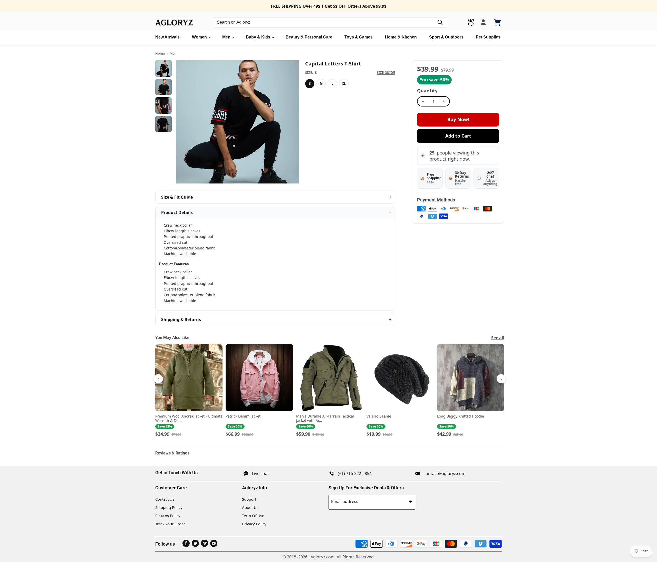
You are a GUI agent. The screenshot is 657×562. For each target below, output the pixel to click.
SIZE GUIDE (386, 72)
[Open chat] (471, 22)
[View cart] (497, 22)
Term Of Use (253, 515)
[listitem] (189, 390)
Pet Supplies (488, 37)
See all (497, 338)
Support (249, 499)
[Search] (440, 22)
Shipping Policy (168, 507)
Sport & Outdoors (446, 37)
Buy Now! (458, 119)
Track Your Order (170, 523)
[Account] (483, 22)
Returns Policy (167, 515)
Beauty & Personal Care (309, 37)
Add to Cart (458, 136)
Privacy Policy (254, 523)
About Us (250, 507)
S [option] (310, 83)
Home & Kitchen (401, 37)
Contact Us (164, 499)
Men (226, 37)
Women (200, 37)
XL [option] (344, 83)
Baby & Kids (258, 37)
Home (160, 53)
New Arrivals (167, 37)
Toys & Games (358, 37)
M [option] (321, 83)
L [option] (332, 83)
